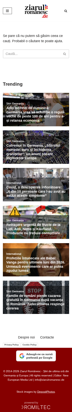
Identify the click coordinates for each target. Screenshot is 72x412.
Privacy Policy (11, 344)
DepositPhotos (46, 391)
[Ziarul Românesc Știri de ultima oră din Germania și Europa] (36, 11)
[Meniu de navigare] (7, 11)
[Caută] (65, 10)
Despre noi (26, 337)
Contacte (47, 337)
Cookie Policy (29, 344)
